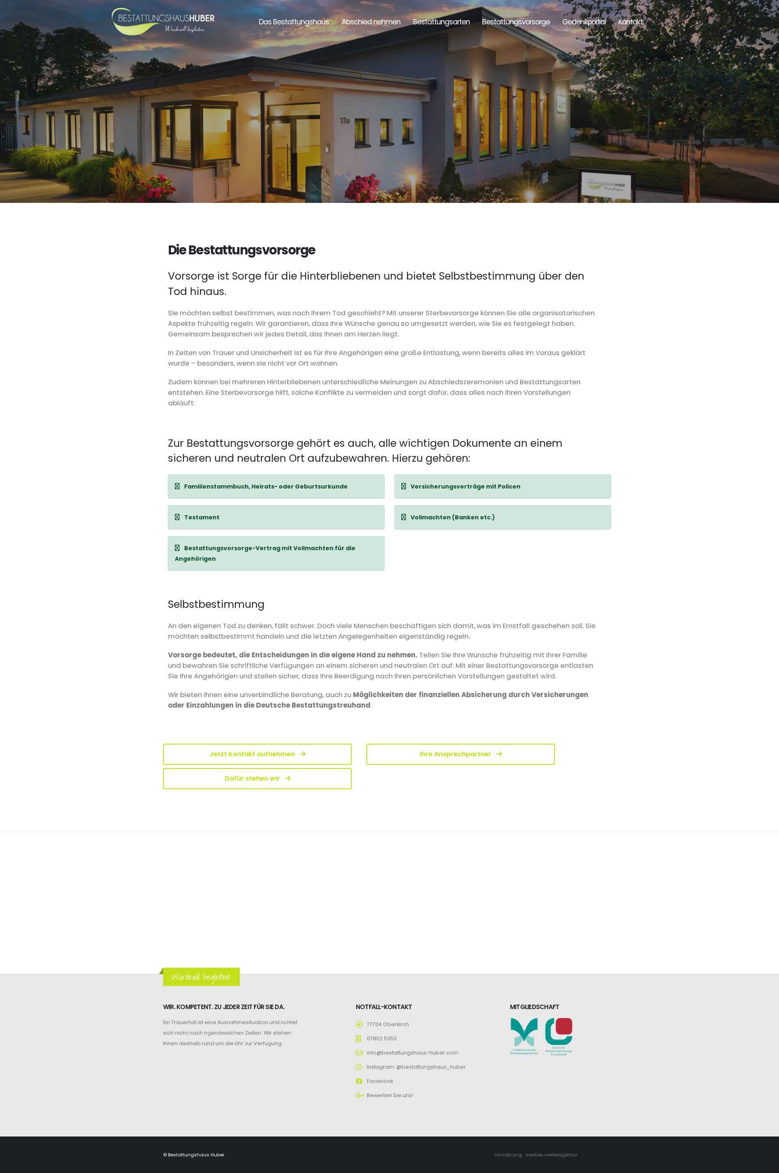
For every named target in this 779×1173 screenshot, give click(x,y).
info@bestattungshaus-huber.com (412, 1052)
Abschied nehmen (371, 22)
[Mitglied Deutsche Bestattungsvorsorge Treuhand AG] (558, 1036)
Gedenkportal (584, 22)
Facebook (380, 1081)
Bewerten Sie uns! (390, 1095)
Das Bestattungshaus (294, 22)
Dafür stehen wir (253, 778)
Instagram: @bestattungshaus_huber (416, 1066)
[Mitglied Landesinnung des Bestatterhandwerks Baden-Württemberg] (524, 1036)
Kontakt (630, 22)
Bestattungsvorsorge (516, 22)
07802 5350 (382, 1038)
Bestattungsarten (441, 22)
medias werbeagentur (551, 1154)
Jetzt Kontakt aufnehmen (253, 754)
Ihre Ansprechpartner (456, 754)
